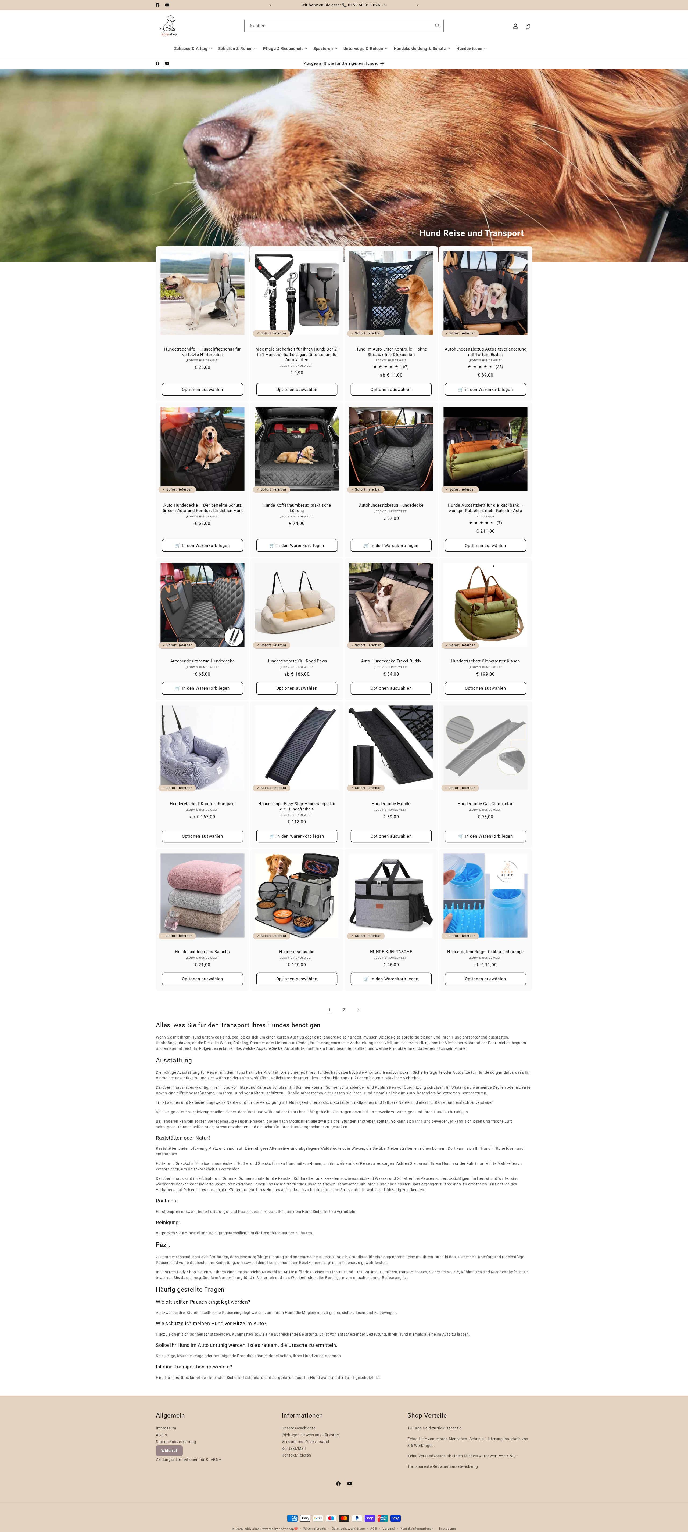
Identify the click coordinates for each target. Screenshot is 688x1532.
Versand (388, 1528)
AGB (373, 1528)
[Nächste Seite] (358, 1010)
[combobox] (344, 26)
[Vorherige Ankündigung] (271, 5)
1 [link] (329, 1010)
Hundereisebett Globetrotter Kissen (485, 661)
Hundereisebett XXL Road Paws (296, 661)
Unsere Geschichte (298, 1428)
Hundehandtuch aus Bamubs (202, 951)
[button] (193, 49)
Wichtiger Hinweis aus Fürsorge (310, 1435)
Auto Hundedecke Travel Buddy (391, 661)
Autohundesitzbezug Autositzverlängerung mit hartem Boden (485, 352)
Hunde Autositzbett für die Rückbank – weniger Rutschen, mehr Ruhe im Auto (485, 508)
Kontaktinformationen (416, 1528)
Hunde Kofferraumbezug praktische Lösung (297, 508)
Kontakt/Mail (294, 1448)
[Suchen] (437, 26)
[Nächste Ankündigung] (417, 5)
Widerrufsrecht (314, 1528)
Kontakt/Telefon (296, 1455)
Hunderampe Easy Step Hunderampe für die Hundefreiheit (296, 806)
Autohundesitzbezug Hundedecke (391, 505)
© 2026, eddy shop (246, 1529)
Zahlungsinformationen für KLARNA (188, 1459)
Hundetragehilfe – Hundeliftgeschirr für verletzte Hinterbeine (202, 352)
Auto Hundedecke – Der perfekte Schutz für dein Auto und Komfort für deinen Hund (202, 508)
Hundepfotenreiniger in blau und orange (485, 951)
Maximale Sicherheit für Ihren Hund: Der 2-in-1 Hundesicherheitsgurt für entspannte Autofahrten (297, 354)
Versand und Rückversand (305, 1442)
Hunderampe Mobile (391, 803)
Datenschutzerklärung (176, 1442)
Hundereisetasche (296, 951)
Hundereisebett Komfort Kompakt (202, 803)
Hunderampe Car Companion (485, 803)
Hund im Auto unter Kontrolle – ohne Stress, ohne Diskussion (391, 352)
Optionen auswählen (202, 389)
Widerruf (169, 1450)
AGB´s (161, 1435)
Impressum (166, 1428)
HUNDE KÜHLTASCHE (391, 951)
